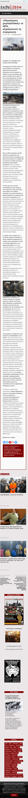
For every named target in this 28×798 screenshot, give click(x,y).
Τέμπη (14, 751)
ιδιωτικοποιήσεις (18, 760)
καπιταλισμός (17, 762)
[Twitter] (26, 1)
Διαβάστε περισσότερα (11, 728)
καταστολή (7, 766)
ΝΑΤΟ (15, 747)
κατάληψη (7, 764)
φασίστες (20, 776)
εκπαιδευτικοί (15, 759)
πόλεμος (14, 772)
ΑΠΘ (10, 743)
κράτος (15, 768)
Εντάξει (14, 795)
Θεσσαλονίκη (19, 745)
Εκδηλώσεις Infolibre (14, 595)
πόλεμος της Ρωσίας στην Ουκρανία (13, 774)
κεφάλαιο (14, 766)
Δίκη (6, 745)
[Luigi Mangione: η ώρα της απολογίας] (13, 493)
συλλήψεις (14, 776)
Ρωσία (19, 749)
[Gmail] (13, 441)
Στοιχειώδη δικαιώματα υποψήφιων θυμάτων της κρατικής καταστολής (12, 697)
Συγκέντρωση (8, 751)
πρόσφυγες (8, 772)
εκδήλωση (19, 757)
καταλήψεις (14, 764)
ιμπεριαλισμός (8, 762)
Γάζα (21, 743)
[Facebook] (23, 1)
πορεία (20, 770)
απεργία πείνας (14, 753)
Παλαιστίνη (13, 749)
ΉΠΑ (6, 743)
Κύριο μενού (7, 13)
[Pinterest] (10, 441)
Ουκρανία (7, 749)
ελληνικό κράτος (9, 760)
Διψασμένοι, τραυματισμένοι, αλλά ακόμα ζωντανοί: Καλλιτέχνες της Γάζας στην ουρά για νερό (12, 560)
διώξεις (13, 757)
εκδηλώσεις (8, 759)
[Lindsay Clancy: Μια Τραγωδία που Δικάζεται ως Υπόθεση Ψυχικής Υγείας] (13, 525)
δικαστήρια (7, 757)
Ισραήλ (6, 747)
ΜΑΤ (11, 747)
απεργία (7, 753)
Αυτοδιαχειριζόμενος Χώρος (14, 646)
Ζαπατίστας (11, 745)
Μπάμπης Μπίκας (17, 34)
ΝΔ (18, 747)
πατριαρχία (14, 770)
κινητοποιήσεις (8, 768)
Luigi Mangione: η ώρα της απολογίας (11, 494)
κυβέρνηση (7, 770)
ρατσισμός (7, 776)
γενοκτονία (14, 755)
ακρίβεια (20, 751)
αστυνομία (7, 755)
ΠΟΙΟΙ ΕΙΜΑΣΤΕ (10, 628)
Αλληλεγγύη (15, 743)
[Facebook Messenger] (16, 441)
